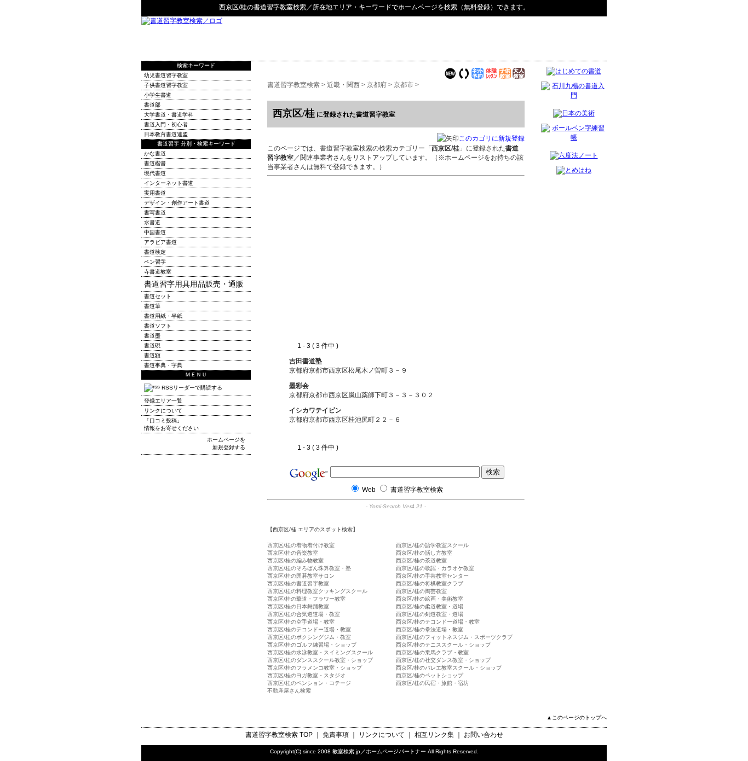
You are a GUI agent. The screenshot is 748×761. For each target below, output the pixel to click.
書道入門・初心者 (166, 124)
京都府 (377, 85)
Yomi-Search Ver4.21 (396, 506)
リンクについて (163, 411)
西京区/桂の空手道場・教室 (301, 622)
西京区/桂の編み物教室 (295, 560)
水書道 (152, 222)
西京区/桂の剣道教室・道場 (429, 614)
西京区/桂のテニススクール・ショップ (443, 645)
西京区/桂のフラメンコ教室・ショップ (314, 668)
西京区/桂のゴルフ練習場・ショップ (311, 645)
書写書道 (155, 213)
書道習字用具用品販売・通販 (194, 284)
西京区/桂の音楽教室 (292, 553)
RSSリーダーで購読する (191, 388)
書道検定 (155, 252)
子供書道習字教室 (166, 85)
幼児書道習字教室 (166, 75)
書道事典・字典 (163, 365)
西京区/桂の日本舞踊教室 (298, 606)
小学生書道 (157, 95)
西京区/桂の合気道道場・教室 (303, 614)
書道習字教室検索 (280, 7)
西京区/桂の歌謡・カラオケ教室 (435, 568)
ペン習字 (155, 262)
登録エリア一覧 (163, 401)
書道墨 (152, 336)
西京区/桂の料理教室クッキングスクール (317, 591)
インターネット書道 (168, 183)
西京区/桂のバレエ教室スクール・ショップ (449, 668)
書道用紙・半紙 (163, 316)
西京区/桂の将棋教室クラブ (429, 583)
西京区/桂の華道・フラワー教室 (306, 599)
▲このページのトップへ (576, 717)
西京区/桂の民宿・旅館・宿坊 (432, 683)
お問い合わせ (483, 735)
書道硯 (152, 345)
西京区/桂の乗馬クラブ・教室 (432, 652)
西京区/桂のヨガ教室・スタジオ (306, 675)
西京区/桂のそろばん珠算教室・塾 (309, 568)
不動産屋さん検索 (289, 691)
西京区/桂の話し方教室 (424, 553)
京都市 (403, 85)
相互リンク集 (434, 735)
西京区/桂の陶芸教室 (421, 591)
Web (369, 489)
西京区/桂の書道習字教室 (298, 583)
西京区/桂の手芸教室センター (432, 576)
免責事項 (336, 735)
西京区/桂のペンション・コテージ (309, 683)
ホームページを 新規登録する (226, 443)
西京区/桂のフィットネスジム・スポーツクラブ (454, 637)
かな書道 (155, 153)
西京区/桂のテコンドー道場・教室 (438, 622)
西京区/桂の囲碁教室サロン (301, 576)
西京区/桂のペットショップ (429, 675)
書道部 (152, 105)
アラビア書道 (160, 242)
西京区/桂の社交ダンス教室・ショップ (443, 660)
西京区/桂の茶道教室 (421, 560)
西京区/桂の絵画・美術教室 (429, 599)
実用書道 (155, 193)
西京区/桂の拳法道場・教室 (429, 629)
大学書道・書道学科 (168, 115)
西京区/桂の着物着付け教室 (301, 545)
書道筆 (152, 306)
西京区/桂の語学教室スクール (432, 545)
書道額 (152, 355)
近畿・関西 (343, 85)
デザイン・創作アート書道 (177, 203)
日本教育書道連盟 (166, 134)
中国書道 (155, 232)
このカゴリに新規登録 (492, 138)
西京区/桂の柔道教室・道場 (429, 606)
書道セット (157, 296)
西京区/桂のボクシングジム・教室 (309, 637)
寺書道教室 (157, 272)
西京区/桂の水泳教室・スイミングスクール (320, 652)
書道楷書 (155, 163)
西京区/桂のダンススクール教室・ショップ (320, 660)
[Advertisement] (478, 38)
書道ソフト (157, 326)
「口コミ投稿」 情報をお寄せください (171, 424)
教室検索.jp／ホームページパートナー (379, 751)
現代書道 (155, 173)
